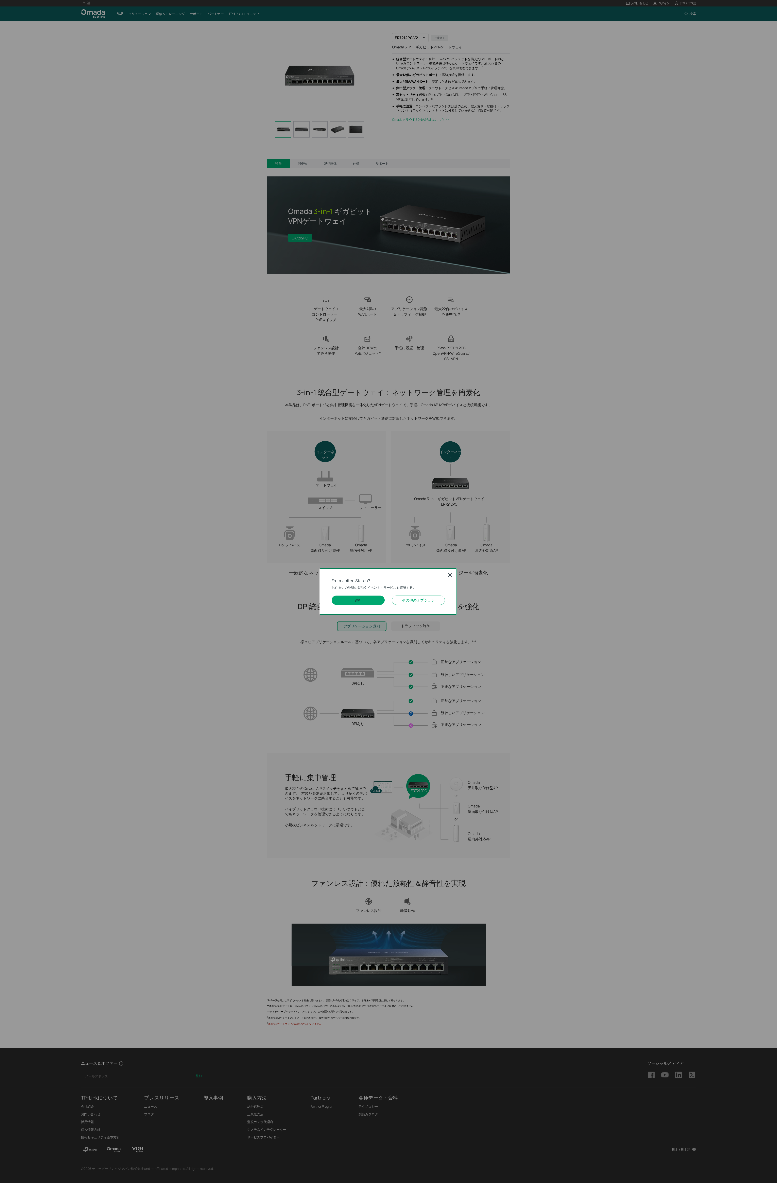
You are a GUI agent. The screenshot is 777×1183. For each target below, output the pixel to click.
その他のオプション (418, 600)
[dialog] (388, 591)
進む (358, 600)
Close (450, 575)
